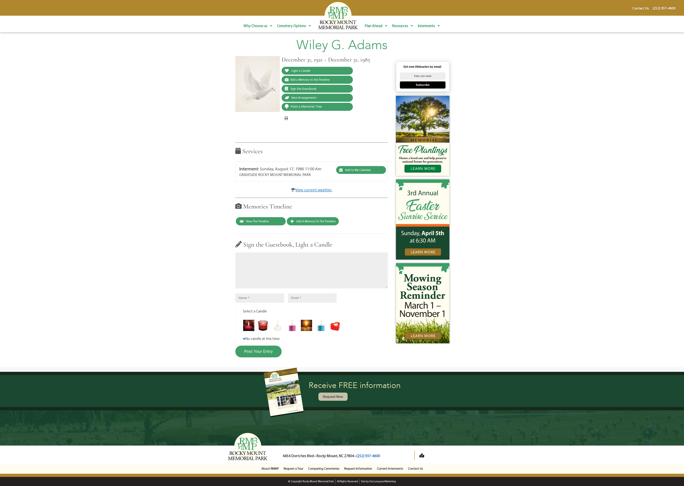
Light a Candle (300, 71)
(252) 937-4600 (368, 455)
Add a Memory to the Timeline (310, 79)
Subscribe (423, 84)
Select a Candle (255, 311)
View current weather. (313, 189)
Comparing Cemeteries (323, 468)
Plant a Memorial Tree (306, 106)
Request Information (358, 468)
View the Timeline (257, 221)
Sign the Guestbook (303, 89)
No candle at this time (262, 338)
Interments (426, 25)
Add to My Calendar (357, 170)
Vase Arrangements (304, 97)
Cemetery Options (291, 25)
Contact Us (415, 468)
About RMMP (270, 468)
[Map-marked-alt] (421, 455)
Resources (400, 25)
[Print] (286, 118)
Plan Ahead (373, 25)
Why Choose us (255, 25)
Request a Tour (293, 468)
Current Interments (390, 468)
